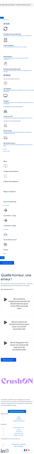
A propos (6, 229)
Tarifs (4, 149)
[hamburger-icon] (2, 18)
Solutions (6, 19)
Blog (4, 253)
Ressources (6, 151)
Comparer (6, 205)
